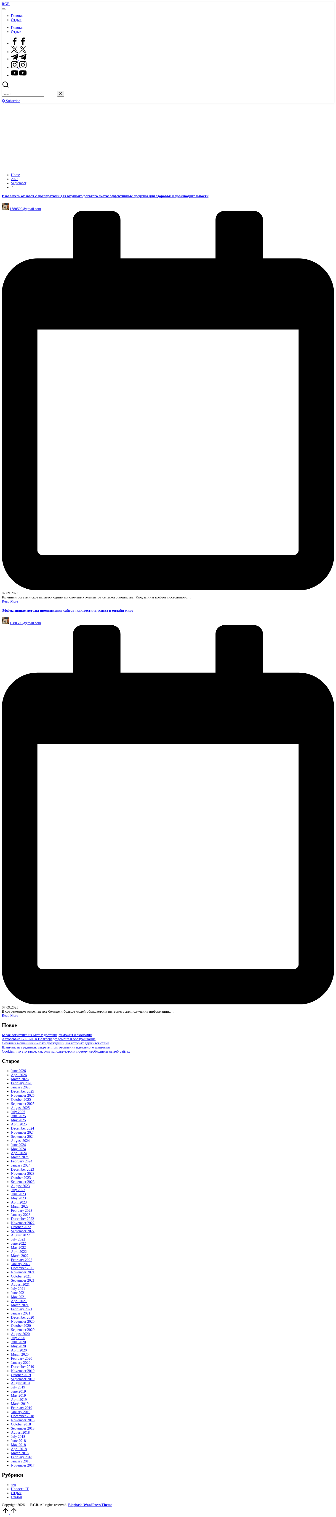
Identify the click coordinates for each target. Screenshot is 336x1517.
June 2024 (18, 1145)
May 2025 (18, 1120)
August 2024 (20, 1141)
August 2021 (20, 1284)
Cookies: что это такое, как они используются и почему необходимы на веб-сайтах (66, 1051)
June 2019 (18, 1391)
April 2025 (19, 1124)
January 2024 (20, 1165)
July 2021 (18, 1289)
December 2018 (22, 1416)
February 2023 (21, 1210)
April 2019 (19, 1399)
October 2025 (21, 1099)
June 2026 (18, 1071)
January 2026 (20, 1087)
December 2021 (22, 1268)
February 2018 (21, 1457)
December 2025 (22, 1091)
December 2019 (22, 1367)
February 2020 (21, 1358)
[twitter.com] (19, 52)
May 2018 (18, 1445)
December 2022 (22, 1219)
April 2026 (19, 1075)
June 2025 (18, 1116)
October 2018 (21, 1424)
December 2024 (22, 1128)
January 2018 (20, 1461)
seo (13, 1485)
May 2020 (18, 1346)
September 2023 (23, 1182)
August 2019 (20, 1383)
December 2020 (22, 1317)
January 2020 (20, 1362)
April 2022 (19, 1252)
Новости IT (20, 1489)
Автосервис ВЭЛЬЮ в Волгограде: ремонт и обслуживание (49, 1039)
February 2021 (21, 1309)
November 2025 (23, 1095)
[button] (50, 94)
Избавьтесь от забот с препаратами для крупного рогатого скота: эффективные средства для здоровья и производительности (105, 196)
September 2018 (23, 1428)
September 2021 (23, 1280)
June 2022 (18, 1243)
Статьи (16, 1497)
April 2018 (19, 1449)
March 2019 (20, 1404)
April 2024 (19, 1153)
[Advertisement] (168, 137)
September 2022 (23, 1231)
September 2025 (23, 1104)
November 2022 (23, 1223)
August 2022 (20, 1235)
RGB (6, 4)
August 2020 (20, 1334)
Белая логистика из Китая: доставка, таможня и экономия (47, 1035)
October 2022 (21, 1227)
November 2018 (23, 1420)
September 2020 (23, 1330)
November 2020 (23, 1321)
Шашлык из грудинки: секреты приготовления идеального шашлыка (56, 1047)
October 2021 (21, 1276)
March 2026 (20, 1079)
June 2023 (18, 1194)
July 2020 (18, 1338)
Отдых (16, 1493)
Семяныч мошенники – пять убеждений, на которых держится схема (55, 1043)
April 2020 (19, 1350)
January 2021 (20, 1313)
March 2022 (20, 1256)
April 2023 (19, 1202)
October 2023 (21, 1178)
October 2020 (21, 1325)
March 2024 (20, 1157)
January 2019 (20, 1412)
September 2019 (23, 1379)
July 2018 (18, 1436)
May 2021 (18, 1297)
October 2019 (21, 1375)
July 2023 (18, 1190)
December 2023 (22, 1169)
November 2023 (23, 1173)
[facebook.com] (19, 43)
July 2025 (18, 1112)
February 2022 (21, 1260)
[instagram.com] (19, 67)
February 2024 (21, 1161)
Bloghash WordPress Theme (90, 1505)
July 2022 (18, 1239)
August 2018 (20, 1432)
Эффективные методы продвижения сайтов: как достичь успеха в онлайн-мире (67, 610)
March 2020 (20, 1354)
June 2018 (18, 1441)
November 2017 (23, 1465)
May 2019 (18, 1395)
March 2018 (20, 1453)
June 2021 (18, 1293)
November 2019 (23, 1371)
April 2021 (19, 1301)
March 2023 (20, 1206)
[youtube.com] (19, 75)
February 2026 (21, 1083)
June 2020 (18, 1342)
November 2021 (23, 1272)
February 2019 (21, 1408)
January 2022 (20, 1264)
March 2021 (20, 1305)
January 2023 (20, 1215)
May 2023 (18, 1198)
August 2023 (20, 1186)
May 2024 (18, 1149)
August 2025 (20, 1108)
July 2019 (18, 1387)
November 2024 (23, 1132)
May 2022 (18, 1247)
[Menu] (3, 9)
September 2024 (23, 1136)
